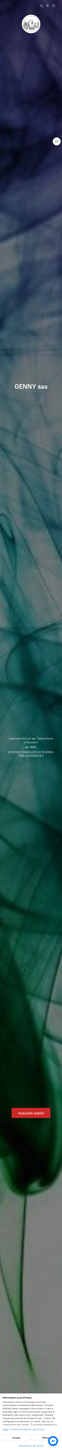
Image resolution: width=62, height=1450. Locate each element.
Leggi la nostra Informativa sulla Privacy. (23, 1429)
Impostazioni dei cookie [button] (31, 1445)
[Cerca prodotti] (57, 141)
